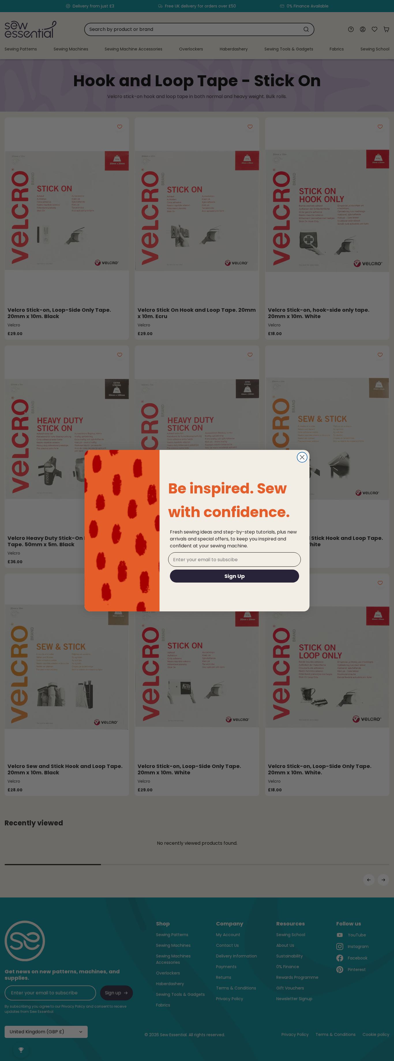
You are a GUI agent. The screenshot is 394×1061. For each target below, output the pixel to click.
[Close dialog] (302, 457)
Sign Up (234, 576)
